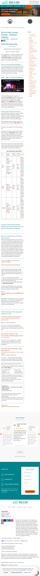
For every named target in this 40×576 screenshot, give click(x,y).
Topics (29, 32)
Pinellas (31, 76)
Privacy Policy (19, 507)
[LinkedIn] (7, 520)
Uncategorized (32, 92)
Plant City (31, 78)
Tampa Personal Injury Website (7, 548)
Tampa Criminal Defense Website (8, 546)
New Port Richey (32, 73)
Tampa (30, 89)
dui (5, 406)
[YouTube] (2, 523)
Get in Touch (30, 469)
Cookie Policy (16, 540)
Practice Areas (17, 6)
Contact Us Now (6, 14)
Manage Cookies (24, 540)
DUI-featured (32, 61)
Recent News (6, 27)
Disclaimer (14, 507)
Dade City (31, 62)
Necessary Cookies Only (16, 572)
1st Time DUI (32, 34)
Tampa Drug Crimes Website (7, 547)
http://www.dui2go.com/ (5, 337)
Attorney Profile (9, 6)
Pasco (30, 75)
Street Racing (32, 86)
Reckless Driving (32, 80)
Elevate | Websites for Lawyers (9, 565)
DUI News (31, 55)
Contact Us (29, 6)
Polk (30, 79)
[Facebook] (2, 520)
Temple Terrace (32, 90)
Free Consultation (34, 1)
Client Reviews (20, 418)
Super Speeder (32, 87)
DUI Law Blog (18, 127)
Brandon (31, 41)
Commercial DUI (32, 50)
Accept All (6, 572)
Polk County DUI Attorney (8, 265)
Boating (31, 40)
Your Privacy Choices (8, 540)
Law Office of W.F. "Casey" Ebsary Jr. (16, 562)
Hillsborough (32, 69)
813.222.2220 (34, 3)
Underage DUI (32, 93)
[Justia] (10, 520)
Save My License (32, 82)
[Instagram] (12, 520)
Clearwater (31, 48)
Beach (30, 38)
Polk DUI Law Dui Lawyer (13, 406)
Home (2, 6)
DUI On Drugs (32, 57)
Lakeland (31, 71)
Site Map (24, 507)
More (36, 6)
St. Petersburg (32, 85)
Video (30, 94)
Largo (30, 72)
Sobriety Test (32, 83)
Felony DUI (31, 66)
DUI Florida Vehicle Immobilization (11, 317)
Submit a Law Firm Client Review (20, 456)
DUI (23, 6)
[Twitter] (5, 520)
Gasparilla (31, 68)
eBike (30, 96)
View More (20, 452)
